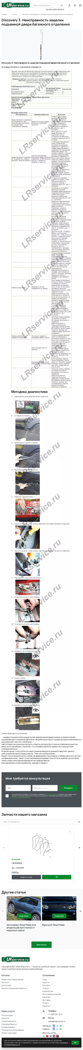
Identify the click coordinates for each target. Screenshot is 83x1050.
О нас (45, 979)
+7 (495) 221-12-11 (55, 1014)
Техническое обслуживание (13, 1030)
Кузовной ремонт (8, 1027)
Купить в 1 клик (26, 877)
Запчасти (5, 982)
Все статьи (41, 945)
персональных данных (52, 794)
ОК (75, 1042)
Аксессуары (6, 985)
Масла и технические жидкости (14, 988)
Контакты (46, 985)
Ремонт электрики (9, 1033)
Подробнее (23, 916)
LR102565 (17, 863)
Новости (46, 982)
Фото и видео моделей (52, 994)
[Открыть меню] (80, 5)
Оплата (46, 1003)
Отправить (68, 788)
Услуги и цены (7, 1015)
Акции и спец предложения (12, 979)
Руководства (48, 991)
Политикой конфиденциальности (21, 797)
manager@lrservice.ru (56, 1021)
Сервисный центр (9, 1021)
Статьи (45, 988)
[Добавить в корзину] (56, 877)
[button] (79, 847)
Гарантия (46, 1006)
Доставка (46, 1000)
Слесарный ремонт (9, 1024)
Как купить (47, 997)
